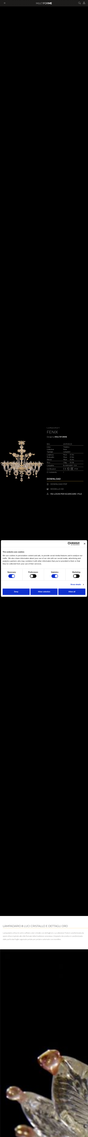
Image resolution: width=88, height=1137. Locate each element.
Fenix (52, 432)
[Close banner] (84, 543)
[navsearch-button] (79, 3)
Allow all (71, 592)
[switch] (33, 576)
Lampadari (53, 428)
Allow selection (44, 592)
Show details (75, 585)
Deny (16, 592)
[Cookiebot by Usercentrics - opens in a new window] (69, 543)
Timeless (66, 447)
